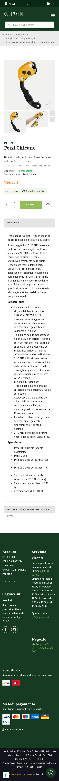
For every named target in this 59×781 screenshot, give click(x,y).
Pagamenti (8, 574)
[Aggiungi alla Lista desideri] (48, 205)
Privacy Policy (9, 763)
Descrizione (13, 222)
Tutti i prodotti (21, 34)
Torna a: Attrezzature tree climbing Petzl (28, 510)
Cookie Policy (22, 763)
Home (8, 34)
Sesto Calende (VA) (35, 191)
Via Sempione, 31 (40, 644)
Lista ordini (8, 557)
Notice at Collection (33, 767)
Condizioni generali (13, 561)
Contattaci (8, 581)
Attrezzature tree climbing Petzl (21, 42)
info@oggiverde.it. (41, 617)
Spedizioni (8, 565)
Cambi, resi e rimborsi (14, 570)
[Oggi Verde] (19, 13)
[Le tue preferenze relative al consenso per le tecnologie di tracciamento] (6, 775)
